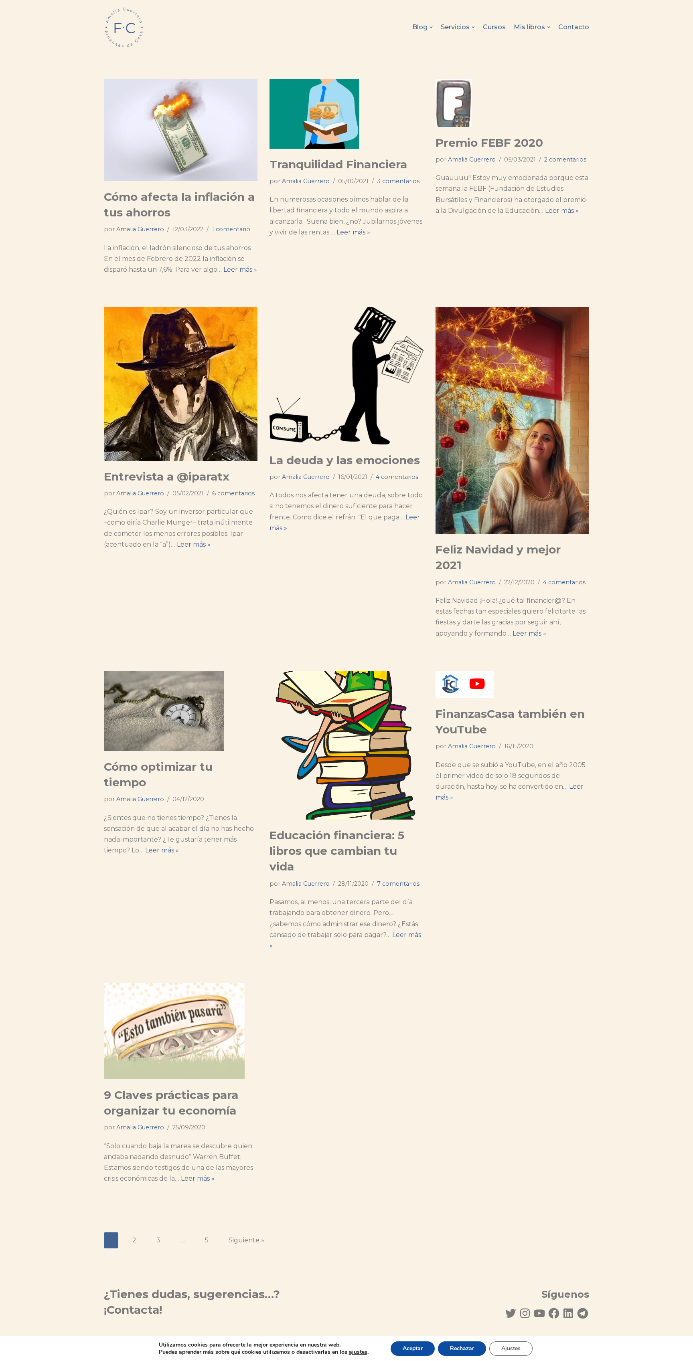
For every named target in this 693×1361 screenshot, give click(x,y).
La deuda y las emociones (345, 460)
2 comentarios (565, 159)
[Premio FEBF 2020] (512, 103)
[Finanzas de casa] (124, 27)
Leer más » (240, 269)
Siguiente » (246, 1240)
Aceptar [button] (413, 1348)
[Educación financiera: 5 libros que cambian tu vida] (346, 745)
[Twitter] (510, 1313)
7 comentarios (398, 883)
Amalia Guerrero (140, 229)
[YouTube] (539, 1313)
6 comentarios (233, 493)
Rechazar (462, 1348)
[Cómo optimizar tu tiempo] (180, 711)
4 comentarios (397, 477)
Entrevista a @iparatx (166, 476)
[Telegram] (582, 1313)
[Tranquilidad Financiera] (346, 114)
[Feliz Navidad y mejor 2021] (512, 420)
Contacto (573, 27)
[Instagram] (525, 1313)
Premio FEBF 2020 (489, 142)
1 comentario (231, 229)
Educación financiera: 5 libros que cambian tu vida (337, 850)
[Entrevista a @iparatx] (180, 383)
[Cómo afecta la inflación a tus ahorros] (180, 130)
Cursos (494, 27)
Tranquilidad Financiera (338, 164)
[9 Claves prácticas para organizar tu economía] (180, 1031)
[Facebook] (553, 1313)
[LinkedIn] (568, 1313)
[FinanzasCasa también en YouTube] (512, 684)
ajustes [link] (358, 1352)
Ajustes (511, 1348)
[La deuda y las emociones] (346, 375)
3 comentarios (398, 181)
